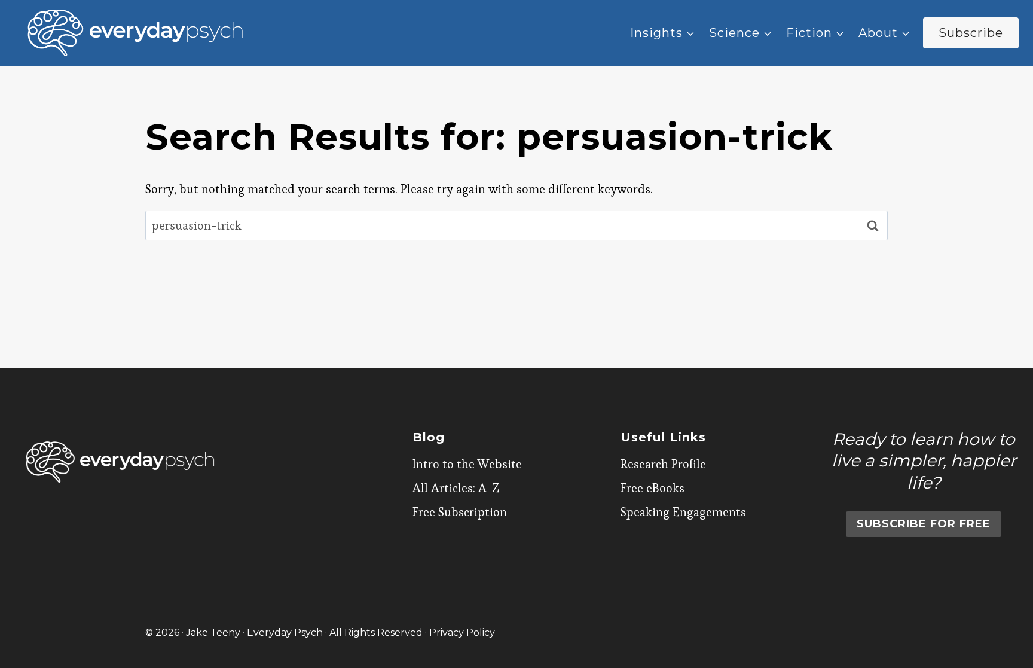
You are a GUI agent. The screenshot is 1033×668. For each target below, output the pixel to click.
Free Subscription (459, 512)
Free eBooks (652, 488)
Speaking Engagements (683, 512)
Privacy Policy (462, 632)
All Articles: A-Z (455, 488)
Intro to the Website (467, 464)
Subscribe (971, 33)
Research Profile (663, 464)
